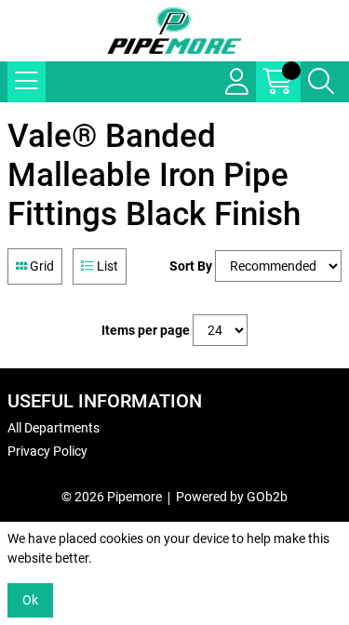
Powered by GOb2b (232, 496)
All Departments (53, 427)
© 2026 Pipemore (111, 496)
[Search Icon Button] (321, 81)
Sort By (190, 266)
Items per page (145, 330)
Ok (30, 599)
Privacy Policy (47, 451)
